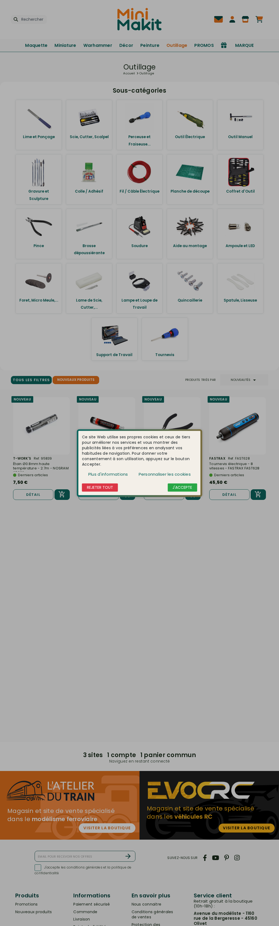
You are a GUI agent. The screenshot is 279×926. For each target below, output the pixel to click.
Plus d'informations (108, 474)
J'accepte (182, 487)
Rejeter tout (100, 487)
